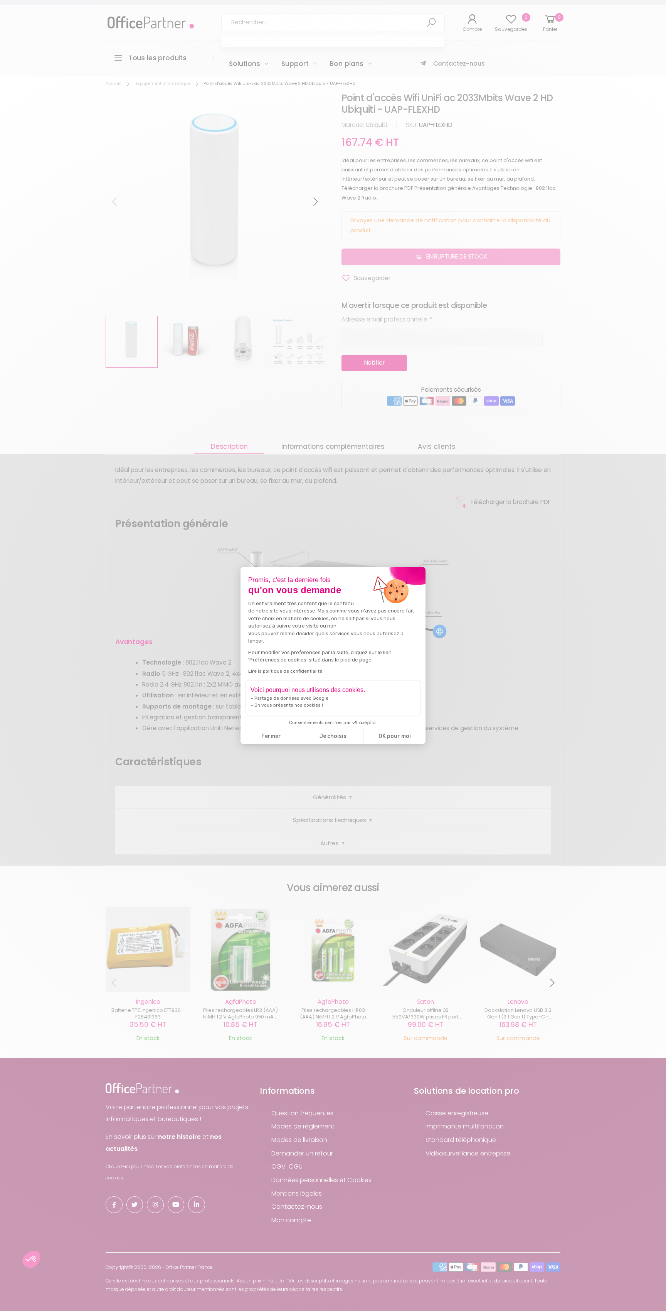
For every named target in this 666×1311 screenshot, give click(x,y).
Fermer (271, 736)
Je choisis (333, 736)
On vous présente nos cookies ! (288, 705)
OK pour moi (394, 736)
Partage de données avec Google (291, 698)
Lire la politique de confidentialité (285, 671)
